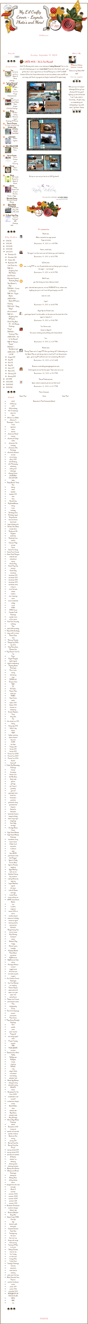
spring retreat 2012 (13, 1152)
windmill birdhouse (13, 1282)
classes (13, 591)
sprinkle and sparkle (13, 1154)
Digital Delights (13, 658)
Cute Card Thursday (13, 621)
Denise (12, 166)
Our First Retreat (13, 983)
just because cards (13, 855)
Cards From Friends (13, 552)
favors (13, 730)
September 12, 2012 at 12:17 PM (46, 386)
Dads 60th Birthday (13, 631)
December (11, 254)
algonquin (13, 427)
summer (13, 1191)
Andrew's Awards (13, 452)
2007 (13, 401)
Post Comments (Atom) (48, 401)
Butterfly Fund (13, 538)
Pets (13, 1004)
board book (13, 522)
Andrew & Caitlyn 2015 (13, 439)
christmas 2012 (13, 577)
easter (13, 700)
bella (13, 499)
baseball (13, 492)
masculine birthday (13, 918)
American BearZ (13, 434)
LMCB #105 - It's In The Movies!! (13, 338)
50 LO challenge (13, 410)
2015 (8, 243)
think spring (13, 1242)
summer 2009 (13, 1198)
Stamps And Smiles (13, 1168)
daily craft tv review (13, 633)
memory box (13, 925)
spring (13, 1138)
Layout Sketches (13, 883)
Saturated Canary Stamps (12, 201)
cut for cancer (13, 619)
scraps (13, 1103)
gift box (13, 781)
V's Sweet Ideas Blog (12, 215)
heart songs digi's (13, 818)
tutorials (13, 1266)
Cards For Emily (13, 549)
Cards (13, 547)
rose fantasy (13, 1076)
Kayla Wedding (13, 869)
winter (13, 1284)
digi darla (13, 645)
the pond (13, 1235)
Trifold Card (13, 1261)
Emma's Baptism (13, 712)
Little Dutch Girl (12, 265)
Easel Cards (13, 698)
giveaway (13, 788)
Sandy (12, 111)
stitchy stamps (13, 1180)
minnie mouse (13, 932)
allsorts (13, 431)
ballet (13, 489)
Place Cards (13, 1018)
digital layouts (13, 661)
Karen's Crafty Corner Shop (13, 861)
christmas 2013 (13, 580)
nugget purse (13, 969)
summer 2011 (13, 1201)
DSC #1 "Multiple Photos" (12, 343)
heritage (13, 825)
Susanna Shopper (13, 1212)
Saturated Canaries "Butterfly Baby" (13, 279)
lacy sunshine (13, 876)
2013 (7, 249)
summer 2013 (13, 1203)
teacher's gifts (13, 1224)
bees (13, 496)
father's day (13, 728)
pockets (13, 1027)
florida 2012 (13, 751)
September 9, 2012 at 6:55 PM (46, 304)
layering (13, 881)
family (13, 723)
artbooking (13, 466)
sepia (13, 1108)
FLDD (13, 742)
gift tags (13, 784)
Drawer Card (13, 682)
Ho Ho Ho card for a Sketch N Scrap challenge (13, 76)
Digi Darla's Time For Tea (13, 652)
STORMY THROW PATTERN (15, 131)
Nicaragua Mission (13, 964)
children (13, 568)
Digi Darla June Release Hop (13, 648)
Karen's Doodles (13, 865)
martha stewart (13, 916)
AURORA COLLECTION (13, 476)
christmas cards (13, 584)
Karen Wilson (77, 65)
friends (13, 770)
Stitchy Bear (13, 1177)
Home (44, 396)
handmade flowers (13, 814)
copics (13, 598)
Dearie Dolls (13, 635)
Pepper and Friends (13, 999)
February (11, 373)
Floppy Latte (13, 746)
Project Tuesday (13, 1041)
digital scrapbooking (13, 663)
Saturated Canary (12, 198)
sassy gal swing (13, 1082)
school (13, 1089)
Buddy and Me (13, 531)
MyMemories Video (13, 960)
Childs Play (13, 570)
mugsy (13, 943)
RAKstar (13, 1059)
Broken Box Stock (13, 526)
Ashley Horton (13, 473)
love (13, 904)
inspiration (13, 846)
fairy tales (13, 716)
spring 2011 (13, 1140)
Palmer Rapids (13, 987)
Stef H (44, 278)
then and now (13, 1238)
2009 (8, 384)
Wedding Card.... (15, 149)
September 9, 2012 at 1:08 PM (46, 243)
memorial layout (13, 920)
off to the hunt (13, 971)
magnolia (13, 909)
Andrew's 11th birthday (13, 444)
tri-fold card (13, 1256)
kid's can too (13, 872)
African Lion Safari (13, 417)
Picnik (13, 1008)
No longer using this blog (12, 125)
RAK (13, 1055)
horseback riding (13, 839)
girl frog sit (13, 786)
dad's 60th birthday (13, 628)
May (9, 365)
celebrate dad (13, 556)
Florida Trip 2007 (13, 756)
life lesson (13, 888)
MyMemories (13, 957)
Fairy (13, 714)
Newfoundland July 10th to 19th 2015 (15, 209)
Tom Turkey (13, 1254)
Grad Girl (13, 795)
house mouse (13, 841)
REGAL (13, 1066)
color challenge (13, 596)
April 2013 (13, 459)
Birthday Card (13, 512)
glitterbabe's (11, 137)
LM (51, 176)
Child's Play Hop (13, 566)
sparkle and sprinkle (13, 1131)
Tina (12, 70)
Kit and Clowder (12, 155)
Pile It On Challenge (13, 1011)
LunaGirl (13, 906)
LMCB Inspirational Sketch (13, 900)
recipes (13, 1062)
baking (13, 487)
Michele (12, 186)
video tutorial (13, 1270)
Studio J (13, 1189)
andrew (13, 436)
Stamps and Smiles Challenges (13, 1172)
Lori (12, 98)
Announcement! (12, 311)
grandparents (13, 804)
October (10, 260)
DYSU (13, 695)
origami (13, 976)
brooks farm (13, 529)
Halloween (13, 811)
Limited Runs (13, 895)
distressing (13, 675)
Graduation (13, 797)
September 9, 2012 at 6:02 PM (46, 256)
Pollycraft (13, 1034)
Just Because (11, 275)
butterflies (13, 536)
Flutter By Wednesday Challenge (13, 766)
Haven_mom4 (44, 249)
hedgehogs (13, 821)
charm (13, 561)
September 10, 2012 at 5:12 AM (46, 360)
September (11, 263)
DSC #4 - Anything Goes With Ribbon (12, 270)
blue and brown (13, 519)
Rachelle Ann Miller (13, 1052)
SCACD (13, 1087)
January (10, 376)
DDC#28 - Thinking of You (12, 333)
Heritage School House (13, 829)
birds (13, 508)
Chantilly (10, 303)
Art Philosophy (13, 464)
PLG (13, 1025)
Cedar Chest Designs (13, 554)
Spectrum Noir (13, 1136)
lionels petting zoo (13, 897)
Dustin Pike (13, 691)
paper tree (13, 994)
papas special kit (13, 990)
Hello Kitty (13, 823)
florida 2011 (13, 749)
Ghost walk (13, 779)
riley (13, 1069)
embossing (13, 709)
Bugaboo (13, 533)
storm (13, 1182)
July (9, 360)
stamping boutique (13, 1166)
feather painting (13, 735)
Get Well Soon (13, 777)
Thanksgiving (13, 1233)
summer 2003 (13, 1194)
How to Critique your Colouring (15, 160)
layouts (13, 885)
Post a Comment (44, 392)
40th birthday (13, 408)
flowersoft (13, 763)
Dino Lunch (13, 670)
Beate (44, 233)
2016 (8, 241)
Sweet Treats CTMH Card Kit (13, 1218)
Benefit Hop (13, 501)
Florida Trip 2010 (13, 758)
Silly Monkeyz (13, 1117)
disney (13, 672)
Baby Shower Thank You (13, 483)
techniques (13, 1226)
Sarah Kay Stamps (13, 1080)
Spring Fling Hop (13, 1143)
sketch (13, 1124)
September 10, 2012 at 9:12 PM (46, 373)
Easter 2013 (13, 705)
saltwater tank (13, 1078)
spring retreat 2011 (13, 1150)
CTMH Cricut (13, 610)
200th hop (13, 404)
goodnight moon (13, 793)
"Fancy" (9, 329)
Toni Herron (44, 326)
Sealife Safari (13, 1106)
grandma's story (13, 802)
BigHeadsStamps (13, 503)
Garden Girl (13, 774)
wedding (13, 1272)
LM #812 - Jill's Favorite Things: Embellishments (13, 91)
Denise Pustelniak (44, 379)
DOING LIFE (12, 127)
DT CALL (13, 689)
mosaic (13, 939)
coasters (13, 594)
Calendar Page (13, 543)
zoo (13, 1303)
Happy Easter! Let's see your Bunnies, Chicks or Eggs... (13, 191)
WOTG (13, 1298)
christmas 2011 (13, 575)
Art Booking (13, 461)
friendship (13, 772)
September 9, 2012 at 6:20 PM (46, 272)
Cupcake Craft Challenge (13, 613)
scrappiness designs (13, 1101)
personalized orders (13, 1001)
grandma (13, 800)
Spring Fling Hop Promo (13, 1146)
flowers (13, 760)
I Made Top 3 (13, 844)
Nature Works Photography (12, 205)
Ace (13, 415)
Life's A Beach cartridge (13, 891)
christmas (13, 573)
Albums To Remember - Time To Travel (13, 422)
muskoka (13, 948)
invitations (13, 848)
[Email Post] (58, 197)
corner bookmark (13, 600)
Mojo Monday (13, 934)
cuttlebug (13, 624)
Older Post (65, 396)
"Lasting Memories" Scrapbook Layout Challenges (12, 84)
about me (13, 413)
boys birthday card (13, 524)
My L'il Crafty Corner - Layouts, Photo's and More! (30, 17)
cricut (13, 605)
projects (13, 1043)
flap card (13, 740)
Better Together (15, 139)
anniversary (13, 457)
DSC (13, 684)
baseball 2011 (13, 494)
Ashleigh (13, 471)
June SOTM (13, 853)
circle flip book (13, 589)
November (11, 257)
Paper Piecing (15, 168)
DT (13, 686)
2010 (8, 382)
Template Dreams (13, 1228)
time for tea (13, 1252)
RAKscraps (13, 1057)
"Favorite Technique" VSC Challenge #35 (14, 221)
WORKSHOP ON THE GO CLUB (13, 1294)
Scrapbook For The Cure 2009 (13, 1093)
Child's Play (13, 563)
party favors (13, 997)
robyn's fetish (13, 1071)
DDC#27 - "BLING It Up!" (12, 348)
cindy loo (13, 587)
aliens (13, 429)
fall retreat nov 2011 (13, 721)
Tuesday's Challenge (13, 1263)
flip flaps (13, 744)
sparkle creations (13, 1133)
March (10, 371)
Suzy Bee (13, 1215)
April (10, 368)
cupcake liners (13, 617)
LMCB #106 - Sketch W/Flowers (13, 299)
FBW (13, 733)
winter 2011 (13, 1286)
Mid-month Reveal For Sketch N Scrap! (15, 180)
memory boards (13, 923)
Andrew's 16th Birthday (13, 449)
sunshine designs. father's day (13, 1209)
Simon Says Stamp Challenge (13, 1121)
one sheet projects (13, 974)
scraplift (13, 1099)
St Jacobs (13, 1157)
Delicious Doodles (13, 640)
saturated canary (13, 1085)
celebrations (13, 559)
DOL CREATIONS (12, 146)
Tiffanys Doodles (13, 1249)
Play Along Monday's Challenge (13, 1021)
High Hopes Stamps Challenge (13, 836)
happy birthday (13, 816)
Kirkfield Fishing (13, 874)
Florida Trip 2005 (13, 753)
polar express (13, 1031)
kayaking (13, 867)
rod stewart (13, 1073)
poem (13, 1029)
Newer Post (23, 396)
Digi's (13, 656)
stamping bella (13, 1164)
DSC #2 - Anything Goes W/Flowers (12, 316)
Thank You (13, 1231)
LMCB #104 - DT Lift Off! (13, 353)
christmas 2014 (13, 582)
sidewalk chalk (13, 1115)
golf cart (13, 790)
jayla (13, 851)
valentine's (13, 1268)
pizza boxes (13, 1015)
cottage (13, 603)
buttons (13, 540)
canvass (13, 545)
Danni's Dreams (12, 123)
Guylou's (13, 807)
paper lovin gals (13, 992)
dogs (13, 677)
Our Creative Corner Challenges (13, 979)
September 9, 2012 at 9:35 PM (46, 320)
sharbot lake (13, 1110)
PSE (13, 1045)
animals (13, 454)
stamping (13, 1161)
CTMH (13, 607)
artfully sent (13, 468)
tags (13, 1221)
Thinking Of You (13, 1245)
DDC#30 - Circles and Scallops (13, 289)
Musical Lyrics (13, 946)
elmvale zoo (13, 707)
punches (13, 1050)
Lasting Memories (13, 879)
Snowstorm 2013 (13, 1126)
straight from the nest (13, 1184)
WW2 (13, 1300)
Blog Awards (13, 517)
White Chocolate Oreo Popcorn (13, 1278)
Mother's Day (13, 941)
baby (13, 480)
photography (13, 1006)
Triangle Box (13, 1259)
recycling (13, 1064)
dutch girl (13, 693)
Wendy (12, 175)
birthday (13, 510)
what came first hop (13, 1275)
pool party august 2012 (13, 1037)
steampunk (13, 1175)
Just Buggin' (13, 858)
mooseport (13, 936)
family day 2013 (13, 726)
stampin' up (13, 1159)
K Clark (44, 262)
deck (13, 638)
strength (13, 1187)
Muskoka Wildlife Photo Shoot (13, 951)
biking (13, 505)
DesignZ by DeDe (13, 642)
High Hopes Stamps (13, 832)
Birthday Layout (13, 515)
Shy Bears (13, 1113)
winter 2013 (13, 1289)
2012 (7, 252)
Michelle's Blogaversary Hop (13, 928)
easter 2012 (13, 702)
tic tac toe (13, 1247)
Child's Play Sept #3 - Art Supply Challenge (13, 323)
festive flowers (13, 737)
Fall (13, 719)
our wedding (13, 985)
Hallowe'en (13, 809)
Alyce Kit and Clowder (44, 310)
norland (13, 967)
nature (13, 962)
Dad (13, 626)
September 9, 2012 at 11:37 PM (46, 341)
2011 (7, 379)
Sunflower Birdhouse (13, 1205)
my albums (13, 955)
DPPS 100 (13, 679)
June (9, 362)
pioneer (13, 1013)
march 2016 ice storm (13, 912)
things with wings (13, 1240)
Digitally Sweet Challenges (13, 666)
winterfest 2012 (13, 1291)
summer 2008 (13, 1196)
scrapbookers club (13, 1096)
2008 (8, 387)
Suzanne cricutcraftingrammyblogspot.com (44, 366)
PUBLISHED (13, 1048)
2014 (7, 246)
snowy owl (13, 1129)
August (10, 357)
